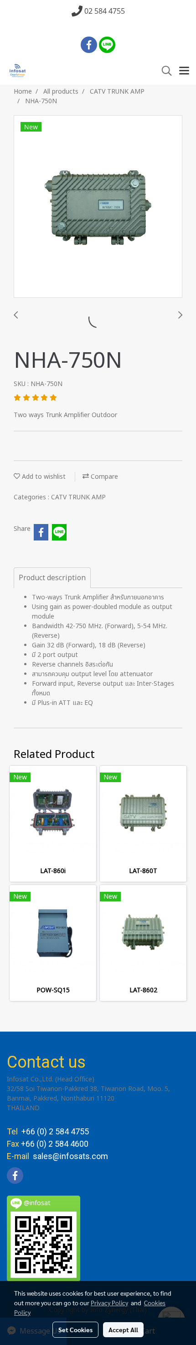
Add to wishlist (43, 477)
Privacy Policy (109, 1302)
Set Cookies (75, 1329)
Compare (103, 477)
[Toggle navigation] (184, 71)
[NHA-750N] (98, 207)
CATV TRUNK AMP (78, 497)
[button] (164, 71)
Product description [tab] (52, 577)
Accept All (123, 1329)
